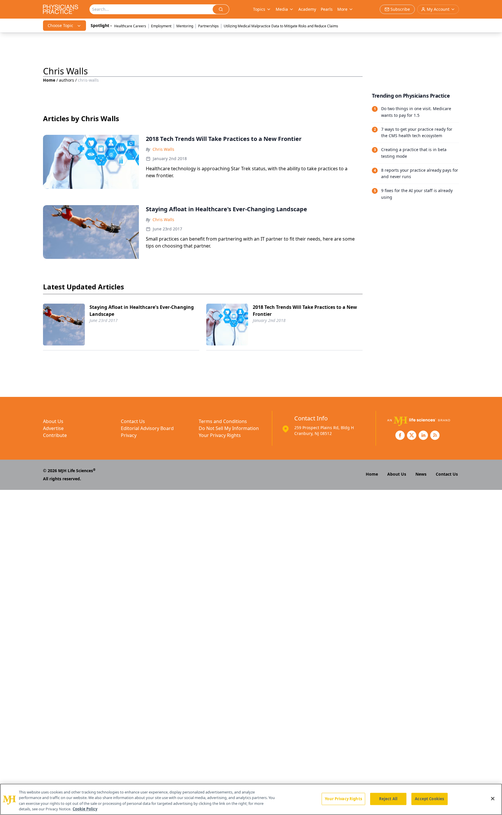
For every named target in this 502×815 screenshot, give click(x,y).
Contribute (55, 435)
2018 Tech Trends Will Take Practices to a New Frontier (305, 310)
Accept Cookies (429, 798)
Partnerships (208, 26)
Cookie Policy (85, 809)
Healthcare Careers (130, 26)
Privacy (129, 435)
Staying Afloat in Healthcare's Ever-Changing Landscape (141, 310)
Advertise (53, 428)
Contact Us (133, 421)
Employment (161, 26)
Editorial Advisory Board (147, 428)
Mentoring (184, 26)
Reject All (388, 798)
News (420, 474)
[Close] (492, 798)
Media (282, 9)
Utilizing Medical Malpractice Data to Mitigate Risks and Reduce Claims (281, 26)
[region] (251, 799)
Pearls (327, 9)
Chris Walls (163, 149)
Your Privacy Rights (220, 435)
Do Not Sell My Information (229, 428)
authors (66, 80)
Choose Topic (60, 25)
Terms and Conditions (223, 421)
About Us (53, 421)
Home (49, 80)
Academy (307, 9)
